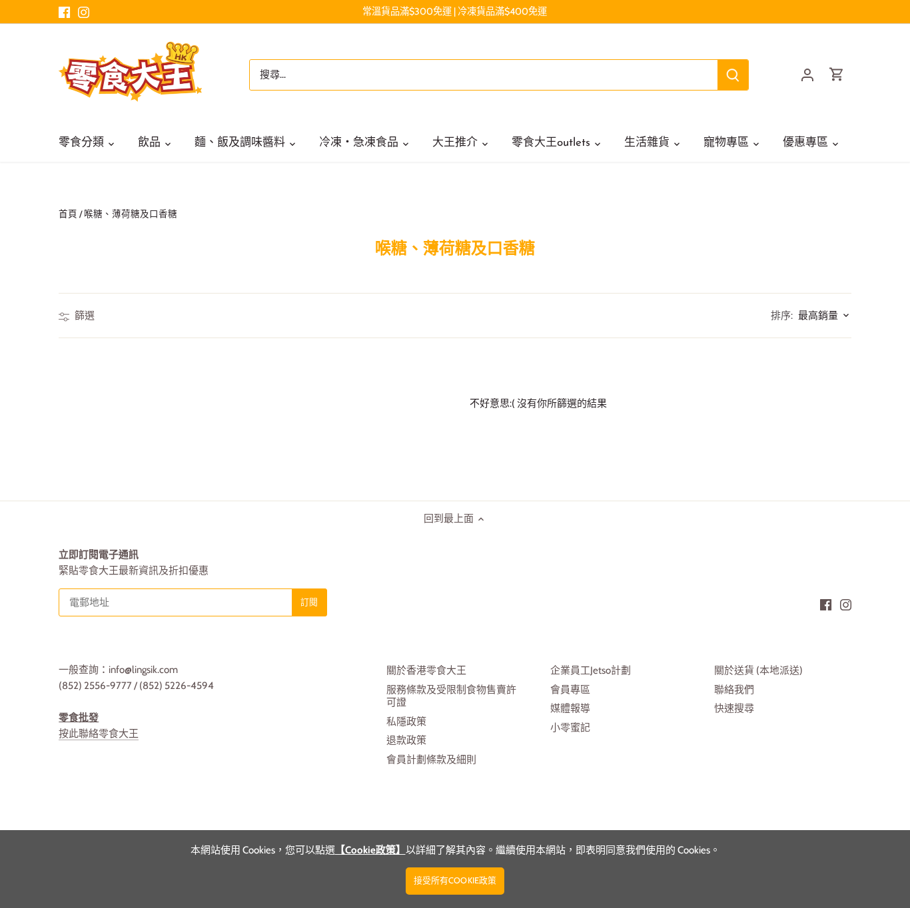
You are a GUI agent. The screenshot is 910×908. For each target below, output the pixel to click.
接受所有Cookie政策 (455, 880)
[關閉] (864, 707)
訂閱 (834, 802)
